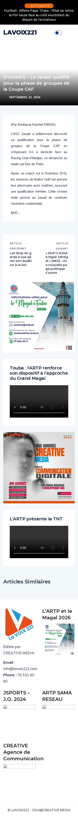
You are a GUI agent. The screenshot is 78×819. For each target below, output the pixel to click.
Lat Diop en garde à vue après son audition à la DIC (21, 259)
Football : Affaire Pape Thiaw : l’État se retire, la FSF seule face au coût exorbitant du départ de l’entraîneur (39, 15)
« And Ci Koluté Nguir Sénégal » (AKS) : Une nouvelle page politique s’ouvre (57, 263)
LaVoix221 (20, 32)
